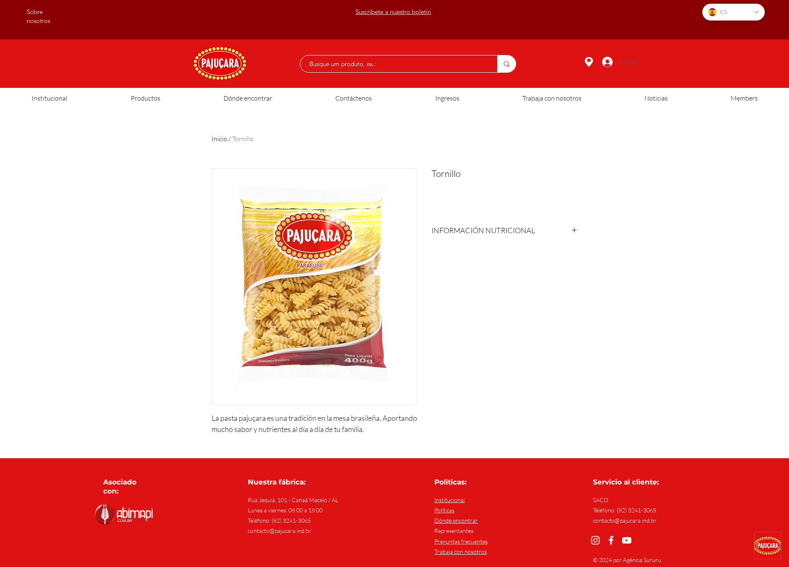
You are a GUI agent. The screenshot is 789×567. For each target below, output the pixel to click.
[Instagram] (595, 540)
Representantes (453, 530)
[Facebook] (611, 540)
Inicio (219, 139)
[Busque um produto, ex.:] (506, 63)
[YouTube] (626, 540)
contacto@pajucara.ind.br (279, 530)
